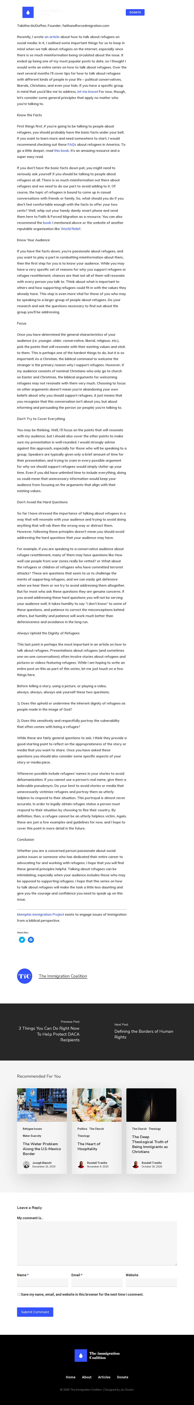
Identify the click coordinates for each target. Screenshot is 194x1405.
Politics (82, 1128)
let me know (87, 91)
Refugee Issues (32, 1128)
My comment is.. (30, 1218)
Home (70, 1377)
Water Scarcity (32, 1135)
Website (132, 1275)
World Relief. (71, 229)
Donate (122, 1377)
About (87, 1377)
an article (52, 37)
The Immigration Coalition (63, 976)
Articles (104, 1377)
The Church (96, 1128)
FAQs (72, 144)
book (47, 222)
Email (76, 1275)
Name (23, 1275)
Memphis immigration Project (41, 914)
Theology (83, 1135)
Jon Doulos (127, 1389)
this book (61, 150)
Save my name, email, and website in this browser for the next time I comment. (82, 1294)
